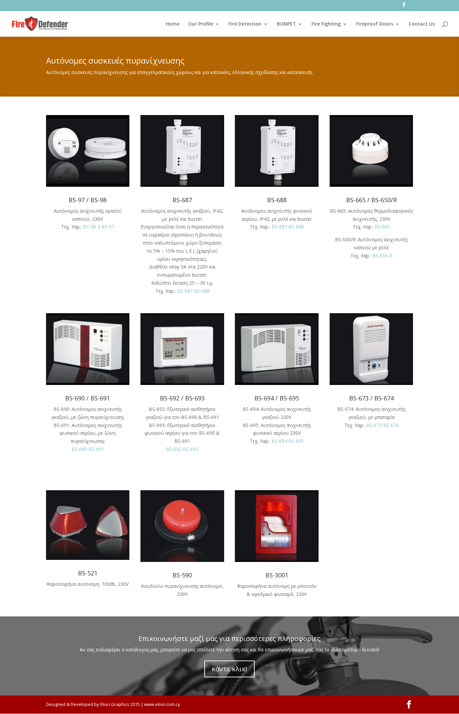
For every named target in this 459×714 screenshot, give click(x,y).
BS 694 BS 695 (288, 441)
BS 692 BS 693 (182, 449)
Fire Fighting (326, 24)
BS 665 (382, 226)
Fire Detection (244, 24)
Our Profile (200, 24)
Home (172, 24)
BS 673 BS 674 (382, 425)
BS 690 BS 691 (88, 449)
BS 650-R (382, 255)
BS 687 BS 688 (193, 291)
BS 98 (89, 226)
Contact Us (422, 24)
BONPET (286, 24)
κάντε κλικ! (229, 668)
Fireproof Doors (374, 24)
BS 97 (107, 226)
